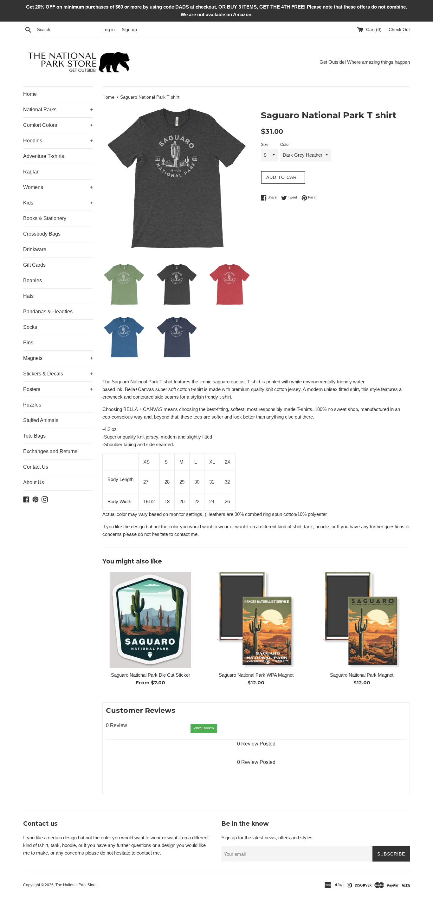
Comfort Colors (58, 125)
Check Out (399, 29)
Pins (28, 342)
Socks (30, 327)
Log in (108, 29)
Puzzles (32, 404)
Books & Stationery (44, 218)
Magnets (58, 358)
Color (285, 144)
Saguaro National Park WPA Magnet (256, 675)
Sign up (129, 29)
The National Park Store (76, 885)
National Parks (58, 109)
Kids (58, 202)
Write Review (204, 728)
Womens (58, 187)
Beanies (32, 280)
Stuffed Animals (40, 420)
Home (30, 94)
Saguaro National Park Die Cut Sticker (150, 675)
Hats (28, 296)
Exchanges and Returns (50, 451)
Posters (58, 389)
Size (264, 144)
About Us (33, 482)
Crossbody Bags (42, 234)
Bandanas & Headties (48, 311)
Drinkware (34, 249)
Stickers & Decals (58, 373)
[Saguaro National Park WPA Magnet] (256, 620)
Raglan (31, 171)
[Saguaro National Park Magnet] (362, 620)
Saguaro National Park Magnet (361, 675)
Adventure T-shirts (43, 156)
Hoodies (58, 140)
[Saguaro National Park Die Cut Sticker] (150, 620)
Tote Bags (34, 436)
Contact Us (35, 467)
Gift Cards (34, 265)
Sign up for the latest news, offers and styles (267, 837)
